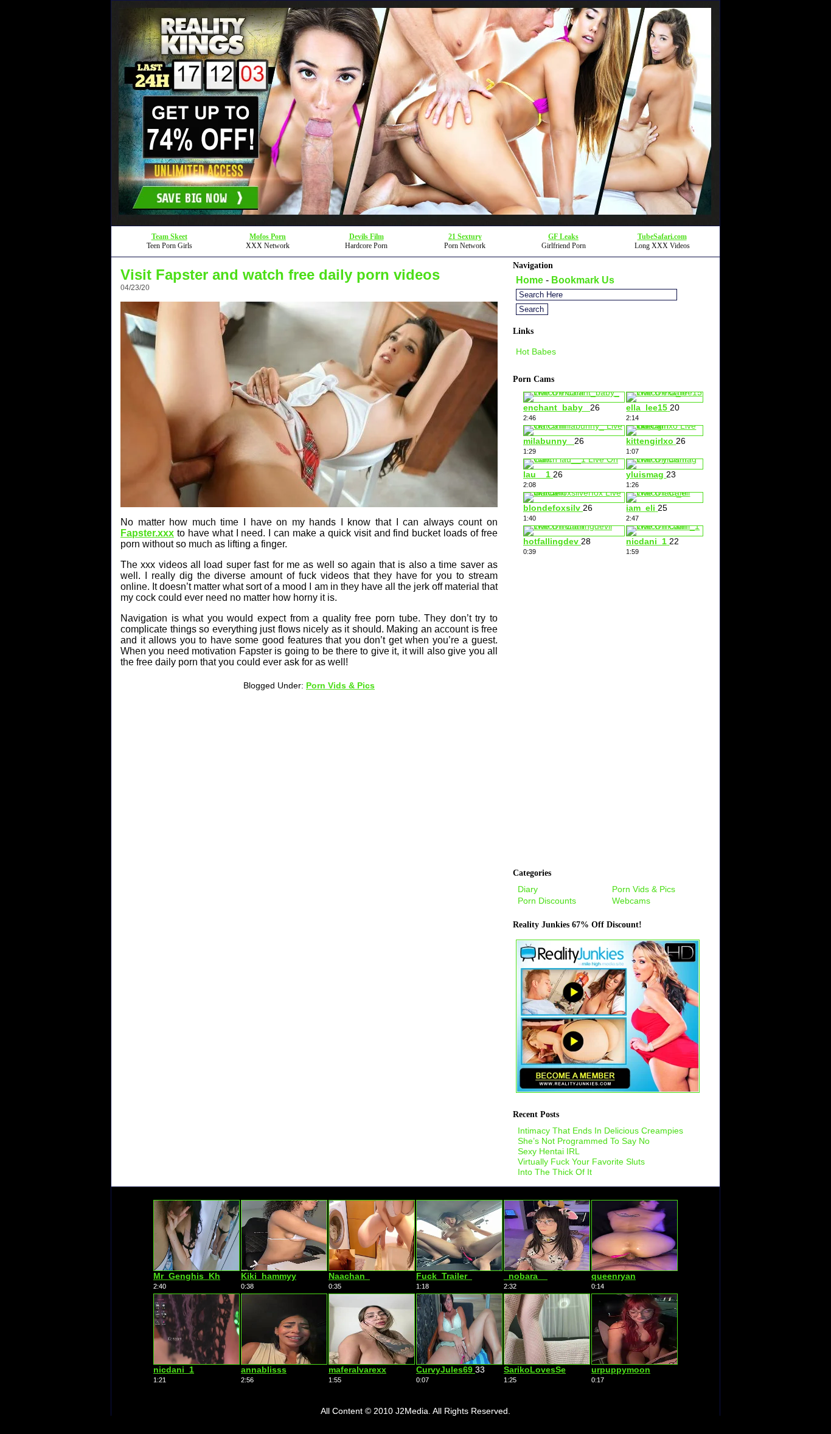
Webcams (631, 901)
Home (529, 280)
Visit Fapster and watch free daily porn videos (280, 274)
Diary (528, 889)
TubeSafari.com (662, 236)
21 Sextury (465, 236)
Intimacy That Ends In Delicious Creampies (600, 1130)
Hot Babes (536, 351)
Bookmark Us (582, 280)
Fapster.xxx (147, 533)
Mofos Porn (267, 236)
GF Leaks (563, 236)
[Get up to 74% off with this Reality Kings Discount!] (415, 222)
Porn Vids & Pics (340, 685)
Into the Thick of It (555, 1172)
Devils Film (366, 236)
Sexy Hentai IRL (549, 1151)
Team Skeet (169, 236)
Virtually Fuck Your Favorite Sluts (581, 1161)
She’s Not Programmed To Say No (584, 1141)
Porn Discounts (547, 901)
